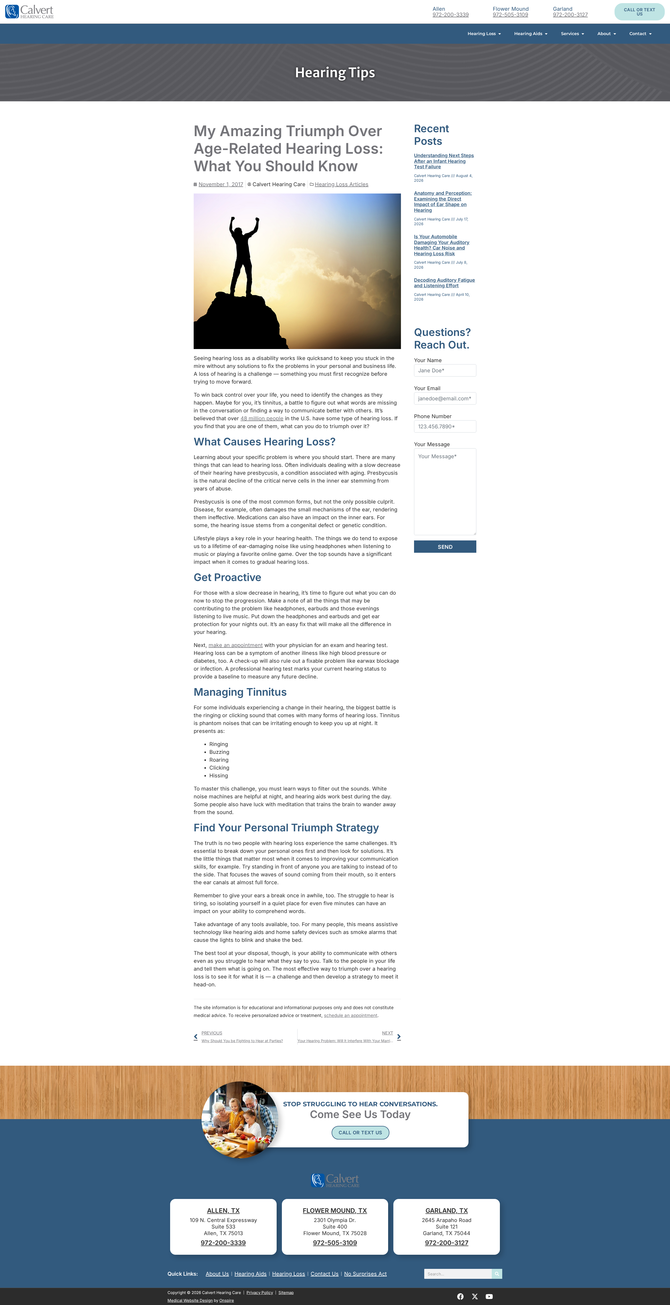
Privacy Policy (260, 1292)
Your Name (428, 360)
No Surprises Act (365, 1274)
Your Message (432, 444)
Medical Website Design (190, 1300)
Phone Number (433, 416)
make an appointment (236, 645)
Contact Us (325, 1274)
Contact (637, 33)
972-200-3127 (570, 15)
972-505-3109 (510, 15)
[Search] (497, 1274)
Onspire (226, 1300)
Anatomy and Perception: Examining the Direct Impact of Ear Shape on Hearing (443, 201)
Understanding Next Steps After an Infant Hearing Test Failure (444, 161)
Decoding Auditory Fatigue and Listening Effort (444, 283)
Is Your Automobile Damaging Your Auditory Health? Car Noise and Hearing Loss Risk (442, 245)
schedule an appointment (350, 1015)
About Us (217, 1274)
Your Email (427, 388)
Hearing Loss (482, 33)
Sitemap (286, 1292)
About (604, 33)
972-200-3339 (451, 15)
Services (570, 33)
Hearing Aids (528, 33)
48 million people (262, 418)
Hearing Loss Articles (341, 184)
